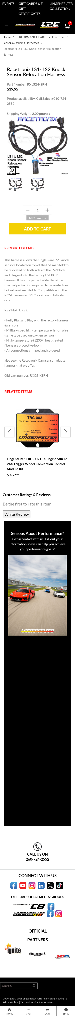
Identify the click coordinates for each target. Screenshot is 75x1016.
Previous (9, 432)
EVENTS (8, 3)
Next (66, 432)
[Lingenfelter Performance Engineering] (25, 25)
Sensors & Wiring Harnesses (21, 43)
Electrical (58, 37)
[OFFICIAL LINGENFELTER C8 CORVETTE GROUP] (51, 906)
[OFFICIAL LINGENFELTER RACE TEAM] (50, 913)
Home (7, 37)
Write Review (16, 514)
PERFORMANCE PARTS (31, 37)
